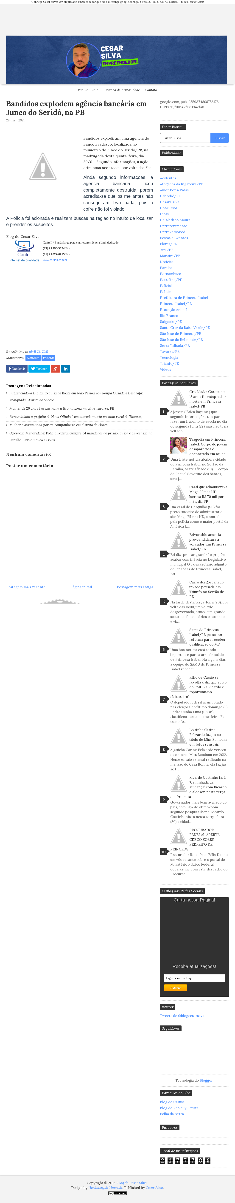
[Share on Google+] (55, 369)
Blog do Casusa (172, 1102)
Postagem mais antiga (135, 587)
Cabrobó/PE (170, 196)
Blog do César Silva (132, 1183)
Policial (48, 358)
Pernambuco (170, 274)
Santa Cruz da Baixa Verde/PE (185, 327)
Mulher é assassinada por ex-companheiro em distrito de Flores (58, 425)
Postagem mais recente (25, 587)
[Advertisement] (44, 307)
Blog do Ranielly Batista (179, 1108)
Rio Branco (169, 315)
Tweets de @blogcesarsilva (182, 1016)
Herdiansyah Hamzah (105, 1188)
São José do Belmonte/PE (181, 339)
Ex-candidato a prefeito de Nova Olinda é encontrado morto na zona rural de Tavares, (75, 416)
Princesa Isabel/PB (176, 303)
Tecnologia (169, 357)
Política (166, 292)
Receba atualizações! (194, 966)
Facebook (18, 369)
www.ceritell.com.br (55, 260)
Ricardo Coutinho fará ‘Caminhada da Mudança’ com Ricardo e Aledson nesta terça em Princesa (198, 787)
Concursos (168, 208)
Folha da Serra (172, 1114)
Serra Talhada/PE (175, 345)
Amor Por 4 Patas (174, 190)
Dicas (164, 214)
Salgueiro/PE (171, 321)
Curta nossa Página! (194, 899)
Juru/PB (166, 250)
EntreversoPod (172, 232)
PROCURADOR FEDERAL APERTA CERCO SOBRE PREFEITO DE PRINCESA (195, 839)
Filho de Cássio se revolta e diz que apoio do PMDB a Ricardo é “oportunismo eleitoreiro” (198, 687)
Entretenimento (173, 226)
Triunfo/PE (169, 363)
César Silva (154, 1188)
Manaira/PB (170, 256)
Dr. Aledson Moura (175, 220)
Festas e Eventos (174, 238)
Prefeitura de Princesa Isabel (184, 298)
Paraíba (166, 268)
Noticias (33, 358)
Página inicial (88, 90)
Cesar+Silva (169, 202)
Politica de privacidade (122, 90)
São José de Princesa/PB (180, 333)
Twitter (41, 369)
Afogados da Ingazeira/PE (181, 184)
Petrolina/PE (171, 280)
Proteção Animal (173, 309)
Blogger (206, 1080)
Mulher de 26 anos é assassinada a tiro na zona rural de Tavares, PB (61, 408)
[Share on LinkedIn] (65, 369)
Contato (151, 90)
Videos (165, 369)
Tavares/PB (170, 351)
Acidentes (168, 178)
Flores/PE (168, 244)
